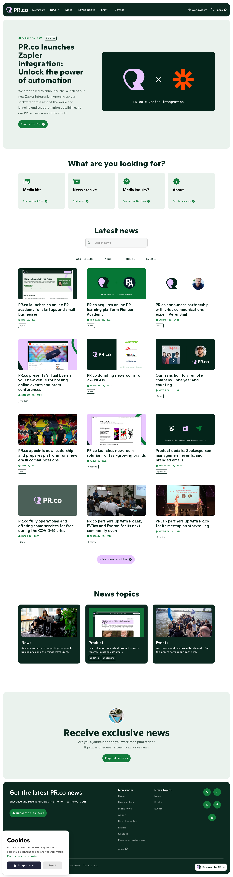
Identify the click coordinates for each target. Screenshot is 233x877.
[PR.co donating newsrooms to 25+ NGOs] (116, 354)
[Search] (89, 242)
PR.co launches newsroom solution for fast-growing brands (116, 453)
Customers (108, 658)
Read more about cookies (22, 856)
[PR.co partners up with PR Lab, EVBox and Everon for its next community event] (116, 500)
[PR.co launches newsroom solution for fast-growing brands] (116, 429)
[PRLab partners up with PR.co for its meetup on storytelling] (185, 500)
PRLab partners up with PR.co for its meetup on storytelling (182, 523)
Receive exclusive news (131, 840)
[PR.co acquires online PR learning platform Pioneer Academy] (116, 283)
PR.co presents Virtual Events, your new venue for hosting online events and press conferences (45, 382)
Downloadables (86, 9)
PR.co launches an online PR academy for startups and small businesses (46, 309)
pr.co (220, 9)
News (53, 9)
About (68, 9)
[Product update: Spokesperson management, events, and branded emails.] (185, 429)
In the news (125, 808)
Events (105, 9)
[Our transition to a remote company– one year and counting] (185, 354)
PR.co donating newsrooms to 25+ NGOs (113, 378)
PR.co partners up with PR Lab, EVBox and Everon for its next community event (114, 526)
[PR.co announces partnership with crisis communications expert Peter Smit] (185, 283)
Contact (119, 9)
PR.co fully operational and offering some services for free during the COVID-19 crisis (46, 526)
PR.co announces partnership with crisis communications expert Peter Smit (182, 309)
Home (121, 796)
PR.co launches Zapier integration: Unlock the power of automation (50, 63)
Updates (50, 38)
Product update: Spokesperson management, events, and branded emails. (183, 455)
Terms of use (90, 865)
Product (24, 401)
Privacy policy (73, 865)
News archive (126, 802)
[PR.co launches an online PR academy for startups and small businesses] (47, 283)
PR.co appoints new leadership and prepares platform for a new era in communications (47, 455)
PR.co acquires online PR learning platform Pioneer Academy (110, 309)
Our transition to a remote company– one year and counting (179, 380)
